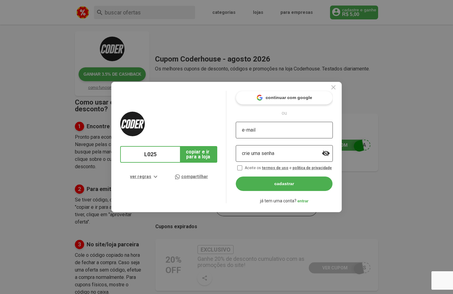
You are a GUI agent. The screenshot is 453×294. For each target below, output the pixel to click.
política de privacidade (312, 168)
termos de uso (275, 168)
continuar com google (289, 97)
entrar (302, 201)
